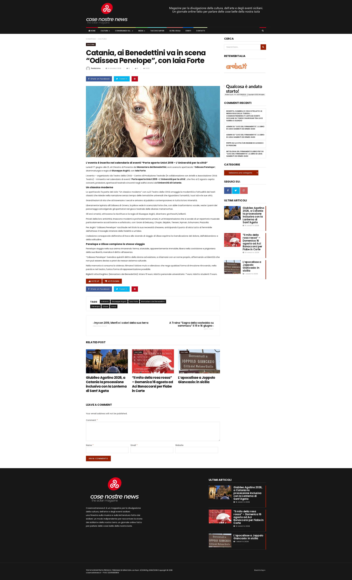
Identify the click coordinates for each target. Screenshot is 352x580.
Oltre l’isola (174, 31)
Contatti (200, 31)
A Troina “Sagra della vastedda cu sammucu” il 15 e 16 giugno (191, 324)
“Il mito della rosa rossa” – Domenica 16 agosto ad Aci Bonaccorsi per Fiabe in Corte (152, 384)
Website (179, 445)
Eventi (188, 31)
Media (141, 31)
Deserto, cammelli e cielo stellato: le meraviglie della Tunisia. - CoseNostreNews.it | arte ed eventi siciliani (244, 114)
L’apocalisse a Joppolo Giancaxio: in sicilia (196, 379)
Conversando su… (123, 31)
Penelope (96, 306)
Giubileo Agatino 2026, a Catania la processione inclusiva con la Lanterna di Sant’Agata (106, 384)
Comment (92, 420)
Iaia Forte (134, 301)
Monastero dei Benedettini (153, 301)
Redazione (96, 68)
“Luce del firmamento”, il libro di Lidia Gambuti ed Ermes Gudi (245, 127)
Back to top (259, 570)
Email (134, 445)
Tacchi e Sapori (157, 31)
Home (92, 31)
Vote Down (113, 281)
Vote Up (95, 281)
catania (105, 301)
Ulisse (105, 306)
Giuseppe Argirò (119, 301)
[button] (263, 31)
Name (90, 445)
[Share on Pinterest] (135, 78)
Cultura (104, 31)
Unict (113, 306)
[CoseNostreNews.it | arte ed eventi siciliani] (107, 13)
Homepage (91, 39)
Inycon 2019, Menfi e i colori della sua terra (121, 323)
